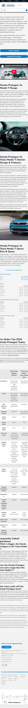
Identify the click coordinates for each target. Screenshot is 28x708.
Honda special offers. (13, 355)
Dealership (24, 672)
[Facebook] (2, 665)
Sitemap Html (17, 697)
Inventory (4, 672)
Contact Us (7, 647)
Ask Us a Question (14, 50)
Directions (22, 677)
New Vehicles (4, 675)
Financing (17, 672)
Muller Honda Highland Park (3, 696)
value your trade (21, 350)
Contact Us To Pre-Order (14, 56)
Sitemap (13, 696)
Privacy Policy (7, 697)
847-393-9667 (24, 276)
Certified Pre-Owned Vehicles (4, 682)
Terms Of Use (10, 697)
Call (14, 270)
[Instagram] (6, 665)
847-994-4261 (24, 278)
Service (11, 672)
